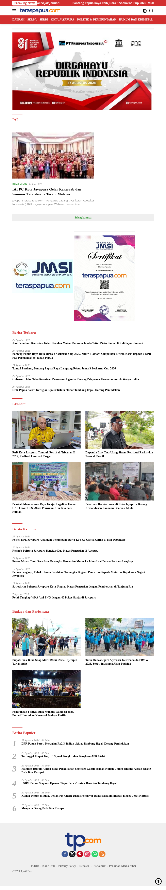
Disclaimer (99, 865)
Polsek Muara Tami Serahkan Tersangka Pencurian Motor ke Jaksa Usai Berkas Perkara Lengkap (72, 561)
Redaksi (84, 865)
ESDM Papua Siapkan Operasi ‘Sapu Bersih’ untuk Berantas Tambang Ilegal (69, 783)
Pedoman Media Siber (122, 865)
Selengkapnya (83, 217)
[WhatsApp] (95, 854)
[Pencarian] (151, 11)
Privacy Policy (67, 865)
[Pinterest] (80, 854)
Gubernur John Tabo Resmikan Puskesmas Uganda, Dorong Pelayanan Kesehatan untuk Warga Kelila (75, 379)
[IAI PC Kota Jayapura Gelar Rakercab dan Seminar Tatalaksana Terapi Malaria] (53, 155)
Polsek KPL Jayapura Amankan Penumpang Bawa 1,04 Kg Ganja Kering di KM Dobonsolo (69, 539)
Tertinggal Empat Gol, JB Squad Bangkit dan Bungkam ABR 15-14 (63, 756)
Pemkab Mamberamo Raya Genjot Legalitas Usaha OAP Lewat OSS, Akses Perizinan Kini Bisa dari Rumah (44, 508)
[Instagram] (87, 854)
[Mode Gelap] (144, 11)
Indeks (35, 865)
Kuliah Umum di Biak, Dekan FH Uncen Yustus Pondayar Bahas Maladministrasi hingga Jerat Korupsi (85, 795)
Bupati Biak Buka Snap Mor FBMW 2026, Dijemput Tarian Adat (44, 662)
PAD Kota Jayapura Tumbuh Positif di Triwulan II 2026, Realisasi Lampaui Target (43, 454)
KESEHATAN (19, 184)
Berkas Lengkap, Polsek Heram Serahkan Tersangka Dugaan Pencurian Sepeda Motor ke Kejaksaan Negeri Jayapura (78, 574)
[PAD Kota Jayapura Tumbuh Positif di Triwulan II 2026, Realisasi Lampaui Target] (46, 430)
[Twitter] (72, 854)
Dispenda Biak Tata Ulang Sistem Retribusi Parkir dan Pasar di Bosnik (119, 454)
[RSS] (102, 854)
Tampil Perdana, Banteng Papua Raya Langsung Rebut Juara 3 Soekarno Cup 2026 (64, 368)
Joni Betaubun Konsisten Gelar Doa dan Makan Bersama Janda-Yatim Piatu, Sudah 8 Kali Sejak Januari (77, 343)
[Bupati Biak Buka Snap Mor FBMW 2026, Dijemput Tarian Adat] (46, 637)
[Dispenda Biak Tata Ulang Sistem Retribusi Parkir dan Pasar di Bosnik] (119, 430)
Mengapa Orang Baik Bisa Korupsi (43, 808)
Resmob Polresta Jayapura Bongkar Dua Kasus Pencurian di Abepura (55, 550)
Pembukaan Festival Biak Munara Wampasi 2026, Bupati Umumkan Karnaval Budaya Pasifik (43, 713)
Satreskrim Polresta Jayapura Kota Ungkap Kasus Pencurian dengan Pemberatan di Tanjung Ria (72, 586)
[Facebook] (65, 854)
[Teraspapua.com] (39, 10)
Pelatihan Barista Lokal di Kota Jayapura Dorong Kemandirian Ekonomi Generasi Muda (116, 506)
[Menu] (15, 10)
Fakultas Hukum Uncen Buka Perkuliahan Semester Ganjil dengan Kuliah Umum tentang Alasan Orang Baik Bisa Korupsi (86, 770)
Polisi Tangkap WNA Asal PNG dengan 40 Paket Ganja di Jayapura (54, 597)
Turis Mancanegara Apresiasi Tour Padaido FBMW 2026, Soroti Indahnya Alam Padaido (116, 662)
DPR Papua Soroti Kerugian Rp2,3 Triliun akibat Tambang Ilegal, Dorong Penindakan (66, 390)
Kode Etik (48, 865)
